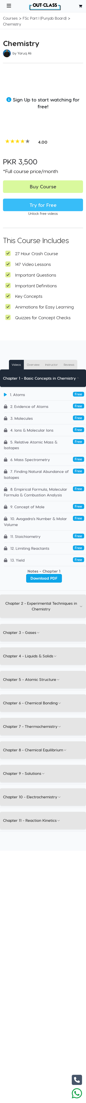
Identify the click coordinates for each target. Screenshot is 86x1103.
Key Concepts (28, 296)
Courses (10, 18)
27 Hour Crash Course (36, 253)
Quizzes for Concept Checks (43, 317)
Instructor (51, 364)
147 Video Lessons (33, 264)
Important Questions (35, 275)
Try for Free (43, 205)
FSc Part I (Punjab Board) (45, 18)
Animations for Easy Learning (44, 306)
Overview (33, 364)
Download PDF (44, 578)
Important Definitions (36, 285)
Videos (16, 364)
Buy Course (43, 186)
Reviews (69, 364)
